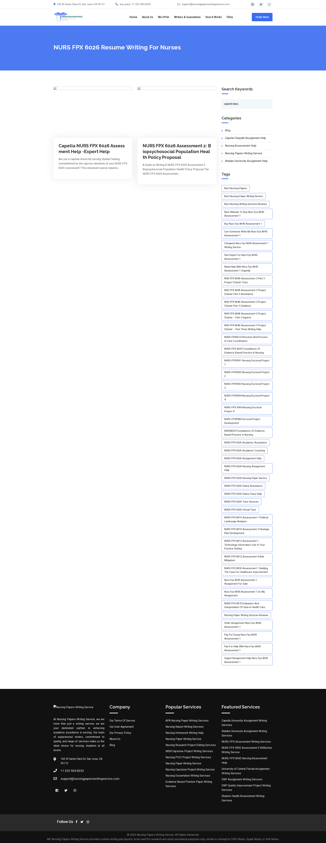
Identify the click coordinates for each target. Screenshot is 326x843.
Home (133, 17)
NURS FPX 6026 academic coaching (244, 450)
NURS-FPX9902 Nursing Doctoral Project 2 (246, 374)
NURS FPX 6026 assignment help (242, 458)
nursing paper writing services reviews (246, 615)
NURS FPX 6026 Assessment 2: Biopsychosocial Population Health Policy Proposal (177, 151)
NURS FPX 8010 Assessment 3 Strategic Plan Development (246, 531)
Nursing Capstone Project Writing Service (190, 769)
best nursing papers (235, 188)
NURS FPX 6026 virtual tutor (240, 509)
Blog (112, 745)
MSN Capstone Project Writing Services (189, 751)
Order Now (262, 17)
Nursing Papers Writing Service (243, 153)
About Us (147, 17)
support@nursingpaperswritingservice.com (205, 4)
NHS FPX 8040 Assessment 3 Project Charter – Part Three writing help (245, 327)
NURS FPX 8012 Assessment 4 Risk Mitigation (244, 558)
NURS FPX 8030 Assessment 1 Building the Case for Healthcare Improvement (246, 570)
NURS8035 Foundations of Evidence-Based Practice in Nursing (245, 432)
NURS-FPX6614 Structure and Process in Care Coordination (246, 339)
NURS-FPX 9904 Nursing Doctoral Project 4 (242, 409)
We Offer (163, 17)
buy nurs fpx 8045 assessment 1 (243, 223)
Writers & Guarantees (187, 17)
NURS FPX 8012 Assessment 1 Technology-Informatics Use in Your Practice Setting (244, 544)
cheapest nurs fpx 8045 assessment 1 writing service (246, 245)
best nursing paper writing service (243, 196)
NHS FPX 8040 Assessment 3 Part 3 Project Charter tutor (244, 280)
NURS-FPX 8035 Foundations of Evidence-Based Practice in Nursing (244, 350)
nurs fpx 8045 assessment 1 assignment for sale (240, 581)
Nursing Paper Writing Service (183, 739)
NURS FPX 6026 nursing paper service (245, 478)
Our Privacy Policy (120, 732)
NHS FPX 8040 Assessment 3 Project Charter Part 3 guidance (245, 303)
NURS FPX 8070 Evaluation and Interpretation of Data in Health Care (244, 605)
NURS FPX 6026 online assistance (243, 485)
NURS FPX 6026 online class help (243, 493)
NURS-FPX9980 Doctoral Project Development (242, 421)
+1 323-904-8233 (141, 4)
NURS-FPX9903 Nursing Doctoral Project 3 (246, 385)
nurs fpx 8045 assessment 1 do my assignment (244, 593)
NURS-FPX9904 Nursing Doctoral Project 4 (246, 397)
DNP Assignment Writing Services (242, 779)
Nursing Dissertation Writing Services (188, 775)
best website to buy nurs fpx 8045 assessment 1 (244, 213)
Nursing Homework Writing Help (185, 732)
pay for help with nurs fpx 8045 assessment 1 (242, 648)
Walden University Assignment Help (246, 161)
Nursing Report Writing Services (185, 726)
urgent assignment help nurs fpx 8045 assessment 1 (246, 660)
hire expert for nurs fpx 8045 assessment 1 (240, 256)
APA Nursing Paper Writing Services (187, 720)
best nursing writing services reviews (245, 204)
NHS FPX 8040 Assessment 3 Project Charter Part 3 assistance (245, 292)
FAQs (230, 17)
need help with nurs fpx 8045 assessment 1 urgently (241, 268)
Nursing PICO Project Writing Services (188, 757)
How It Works (213, 17)
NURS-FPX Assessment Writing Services (246, 741)
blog (227, 130)
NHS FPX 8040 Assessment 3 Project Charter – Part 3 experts (245, 315)
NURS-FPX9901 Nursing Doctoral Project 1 (246, 362)
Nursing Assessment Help (240, 145)
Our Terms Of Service (122, 720)
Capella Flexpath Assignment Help (245, 138)
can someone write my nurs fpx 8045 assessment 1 (245, 233)
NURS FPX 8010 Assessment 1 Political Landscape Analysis (246, 519)
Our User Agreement (122, 726)
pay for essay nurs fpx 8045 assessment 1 (240, 636)
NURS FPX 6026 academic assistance (245, 442)
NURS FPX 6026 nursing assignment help (244, 468)
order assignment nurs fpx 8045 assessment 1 (242, 624)
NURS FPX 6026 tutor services (241, 501)
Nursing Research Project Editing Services (191, 745)
